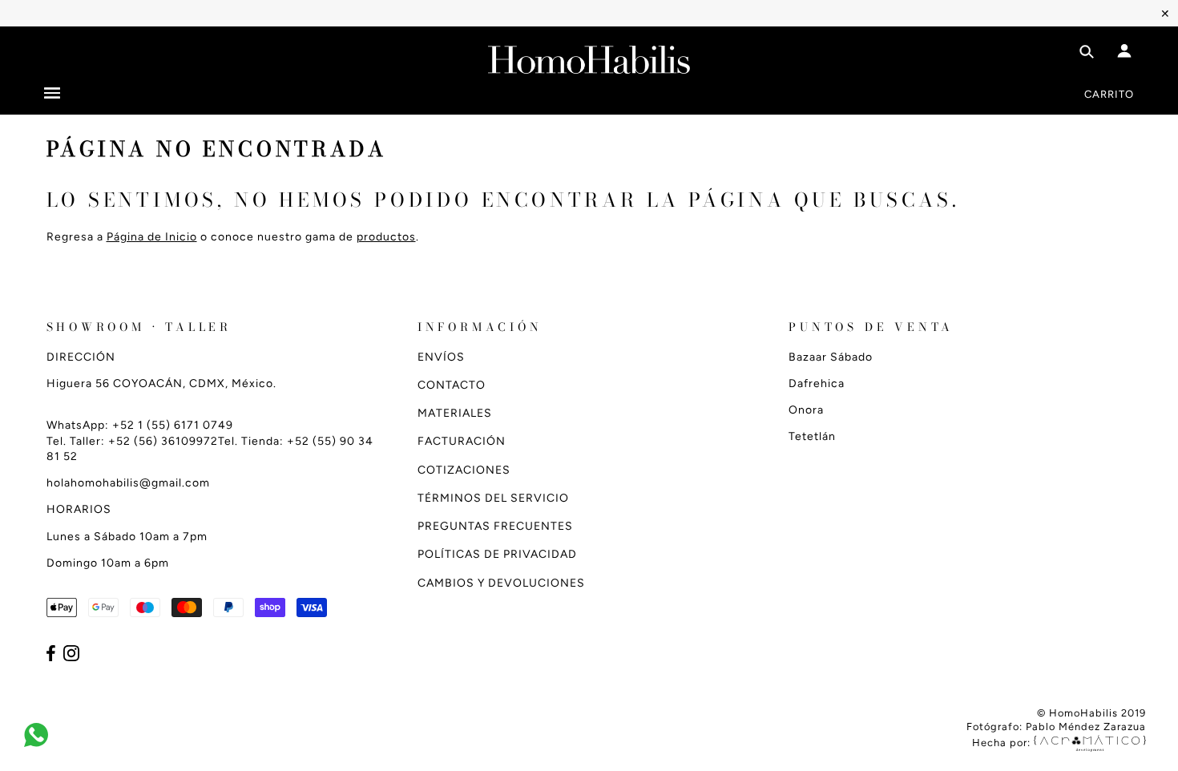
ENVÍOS (441, 357)
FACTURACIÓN (462, 441)
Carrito (1109, 94)
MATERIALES (455, 413)
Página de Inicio (152, 237)
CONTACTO (452, 385)
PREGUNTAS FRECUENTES (495, 526)
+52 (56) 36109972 (163, 441)
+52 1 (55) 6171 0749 (172, 425)
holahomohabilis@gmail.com (128, 483)
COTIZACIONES (464, 470)
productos (386, 237)
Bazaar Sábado (831, 357)
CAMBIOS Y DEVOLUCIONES (501, 583)
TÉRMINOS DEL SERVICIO (493, 498)
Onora (806, 410)
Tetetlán (812, 436)
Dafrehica (817, 383)
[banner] (589, 56)
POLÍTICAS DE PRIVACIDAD (497, 554)
